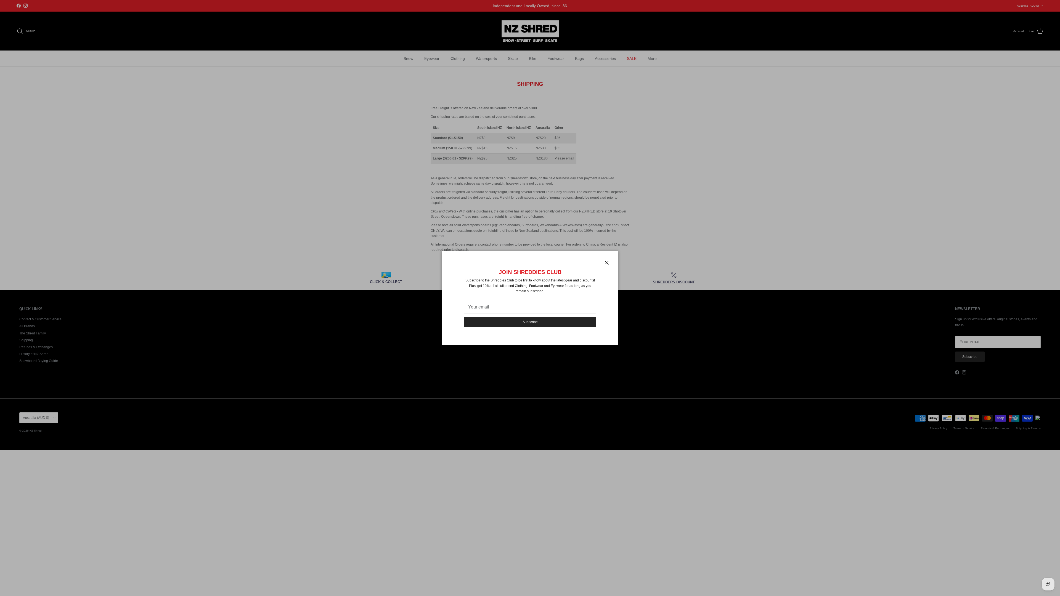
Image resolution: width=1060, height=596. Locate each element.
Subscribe (530, 322)
